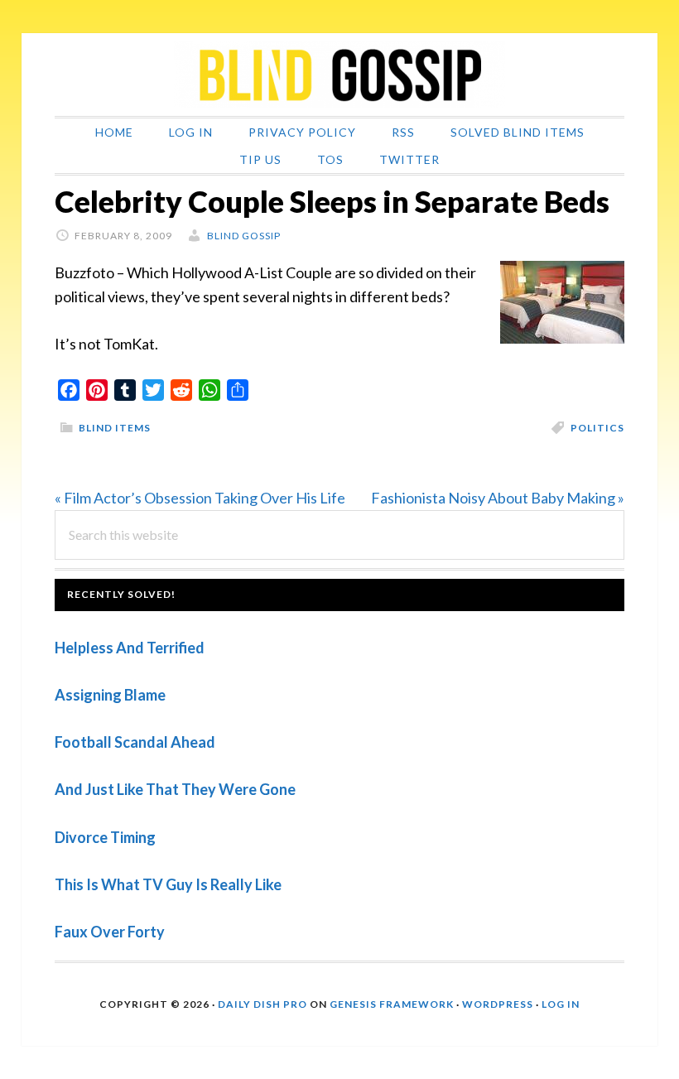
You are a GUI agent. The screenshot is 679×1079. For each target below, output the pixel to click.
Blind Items (115, 427)
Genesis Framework (392, 1004)
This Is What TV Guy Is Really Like (168, 884)
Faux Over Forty (110, 931)
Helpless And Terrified (130, 647)
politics (597, 427)
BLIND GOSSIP (339, 74)
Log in (561, 1004)
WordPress (497, 1004)
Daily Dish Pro (262, 1004)
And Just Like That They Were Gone (175, 789)
